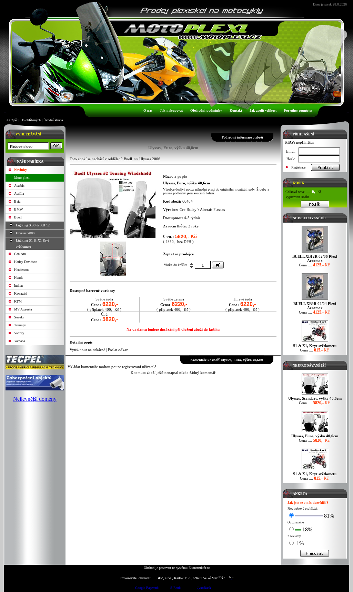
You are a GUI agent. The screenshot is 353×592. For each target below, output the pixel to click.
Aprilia (19, 193)
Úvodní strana (53, 120)
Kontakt (236, 110)
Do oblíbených (30, 120)
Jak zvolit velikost (263, 110)
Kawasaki (20, 293)
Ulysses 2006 (25, 233)
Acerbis (19, 185)
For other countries (298, 110)
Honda (18, 277)
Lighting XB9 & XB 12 (33, 225)
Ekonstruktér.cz (199, 568)
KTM (18, 301)
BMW (18, 209)
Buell (18, 217)
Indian (18, 285)
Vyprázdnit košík (297, 197)
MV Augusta (23, 309)
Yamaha (19, 341)
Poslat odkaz (118, 350)
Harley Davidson (25, 262)
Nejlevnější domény (35, 399)
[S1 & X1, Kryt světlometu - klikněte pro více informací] (315, 342)
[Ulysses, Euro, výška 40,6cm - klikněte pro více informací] (315, 432)
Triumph (20, 325)
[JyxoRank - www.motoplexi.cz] (205, 589)
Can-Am (20, 254)
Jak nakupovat (171, 110)
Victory (19, 333)
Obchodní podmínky (206, 110)
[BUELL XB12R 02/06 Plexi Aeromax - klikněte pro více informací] (315, 252)
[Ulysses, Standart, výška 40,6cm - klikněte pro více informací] (315, 394)
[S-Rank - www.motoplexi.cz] (176, 589)
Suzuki (19, 317)
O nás (147, 110)
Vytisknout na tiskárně (87, 350)
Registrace (298, 167)
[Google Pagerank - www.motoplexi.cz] (148, 589)
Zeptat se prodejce (178, 254)
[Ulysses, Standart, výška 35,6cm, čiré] (113, 236)
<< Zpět (12, 120)
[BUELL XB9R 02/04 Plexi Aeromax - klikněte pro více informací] (315, 300)
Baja (17, 201)
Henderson (21, 270)
